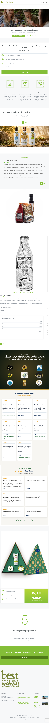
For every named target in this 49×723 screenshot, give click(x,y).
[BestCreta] (7, 2)
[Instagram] (26, 720)
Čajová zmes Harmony (21, 438)
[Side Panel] (46, 2)
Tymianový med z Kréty (22, 417)
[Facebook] (23, 720)
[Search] (43, 2)
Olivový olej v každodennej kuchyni (36, 697)
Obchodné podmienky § (22, 717)
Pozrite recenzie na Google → (24, 520)
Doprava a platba (13, 717)
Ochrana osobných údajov (34, 717)
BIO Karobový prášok (37, 417)
